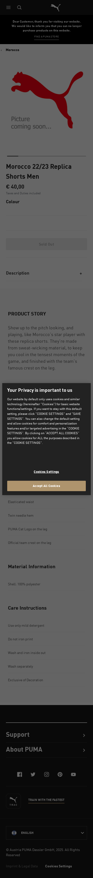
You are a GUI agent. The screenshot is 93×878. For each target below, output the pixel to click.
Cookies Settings (46, 472)
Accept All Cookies (46, 486)
